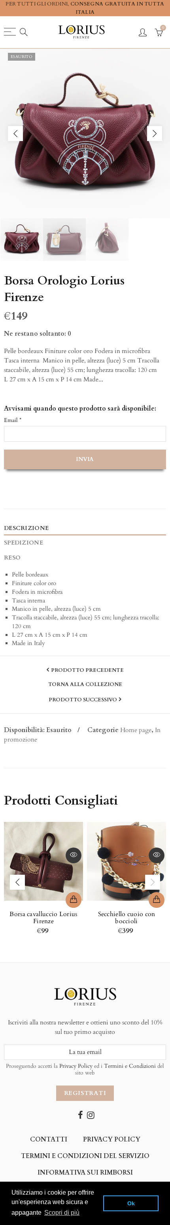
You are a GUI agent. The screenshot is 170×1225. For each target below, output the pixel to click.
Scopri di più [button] (61, 1212)
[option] (85, 133)
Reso (12, 557)
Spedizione (23, 543)
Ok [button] (131, 1203)
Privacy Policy (76, 1066)
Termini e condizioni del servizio (85, 1156)
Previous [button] (15, 133)
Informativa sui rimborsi (85, 1172)
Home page (135, 730)
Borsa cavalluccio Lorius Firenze (43, 918)
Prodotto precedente (87, 670)
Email (12, 420)
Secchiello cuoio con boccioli (126, 918)
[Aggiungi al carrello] (73, 900)
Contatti (48, 1139)
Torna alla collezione (85, 685)
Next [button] (154, 133)
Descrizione (26, 528)
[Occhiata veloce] (73, 855)
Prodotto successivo (83, 699)
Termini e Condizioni (130, 1066)
